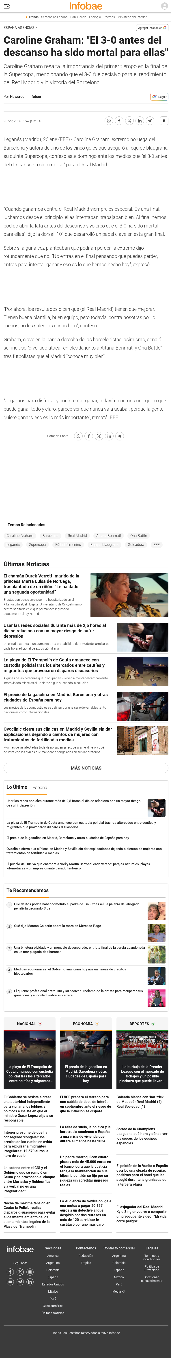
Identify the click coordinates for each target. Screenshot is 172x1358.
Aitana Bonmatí (108, 536)
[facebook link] (10, 1272)
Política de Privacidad (151, 1268)
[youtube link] (10, 1281)
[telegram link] (20, 1281)
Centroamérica (53, 1306)
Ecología (95, 17)
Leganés (13, 545)
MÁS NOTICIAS (86, 768)
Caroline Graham (19, 536)
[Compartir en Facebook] (119, 120)
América (53, 1255)
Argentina (53, 1263)
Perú (53, 1298)
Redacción (86, 1255)
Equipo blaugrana (104, 545)
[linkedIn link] (30, 1281)
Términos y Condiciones (151, 1257)
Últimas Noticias (53, 1313)
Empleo (86, 1263)
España (53, 1277)
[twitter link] (20, 1272)
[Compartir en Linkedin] (139, 120)
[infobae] (86, 6)
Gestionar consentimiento (152, 1279)
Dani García (78, 17)
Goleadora (136, 545)
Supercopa (37, 545)
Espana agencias (19, 28)
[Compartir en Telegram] (150, 120)
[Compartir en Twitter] (129, 120)
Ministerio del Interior (132, 17)
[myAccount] (164, 6)
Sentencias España (54, 17)
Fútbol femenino (68, 545)
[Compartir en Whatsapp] (109, 120)
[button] (7, 6)
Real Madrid (77, 536)
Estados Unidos (53, 1284)
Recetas (109, 17)
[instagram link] (30, 1272)
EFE (157, 545)
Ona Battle (138, 536)
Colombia (53, 1270)
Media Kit (118, 1291)
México (53, 1291)
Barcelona (50, 536)
